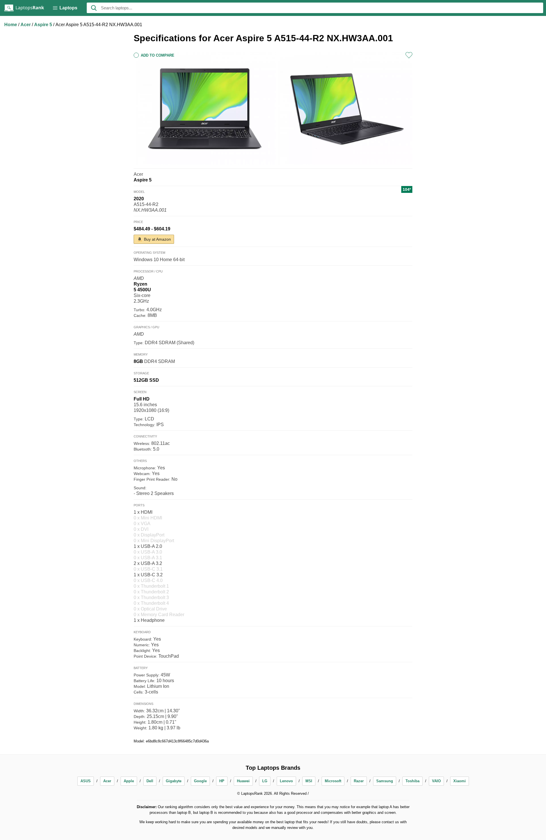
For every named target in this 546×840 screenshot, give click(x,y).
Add (409, 55)
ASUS (85, 781)
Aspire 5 (43, 24)
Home (11, 24)
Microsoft (333, 781)
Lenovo (286, 781)
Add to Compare (157, 55)
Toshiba (412, 781)
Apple (129, 781)
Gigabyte (173, 781)
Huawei (243, 781)
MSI (308, 781)
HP (221, 781)
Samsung (384, 781)
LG (264, 781)
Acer (26, 24)
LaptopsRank (24, 8)
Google (200, 781)
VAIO (436, 781)
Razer (359, 781)
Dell (149, 781)
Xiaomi (459, 781)
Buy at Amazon (157, 239)
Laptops (68, 7)
